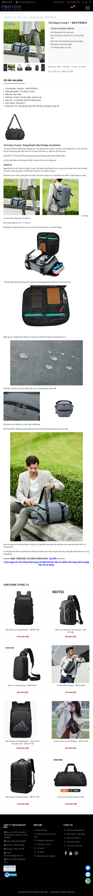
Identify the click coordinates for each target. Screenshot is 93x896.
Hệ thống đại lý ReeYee (76, 830)
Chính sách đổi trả (74, 838)
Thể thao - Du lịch (69, 67)
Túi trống (82, 67)
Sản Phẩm (18, 17)
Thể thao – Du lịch (44, 844)
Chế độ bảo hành (73, 842)
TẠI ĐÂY (53, 558)
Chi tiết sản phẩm (13, 80)
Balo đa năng (42, 830)
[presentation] (5, 67)
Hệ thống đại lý (59, 2)
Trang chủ (7, 17)
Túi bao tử (41, 848)
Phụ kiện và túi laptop (45, 840)
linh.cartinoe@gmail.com (26, 2)
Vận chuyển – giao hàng (76, 834)
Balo (25, 17)
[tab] (14, 80)
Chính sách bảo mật (74, 846)
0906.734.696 (67, 71)
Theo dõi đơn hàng (73, 2)
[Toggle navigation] (87, 8)
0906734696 (8, 2)
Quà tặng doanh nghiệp (46, 856)
